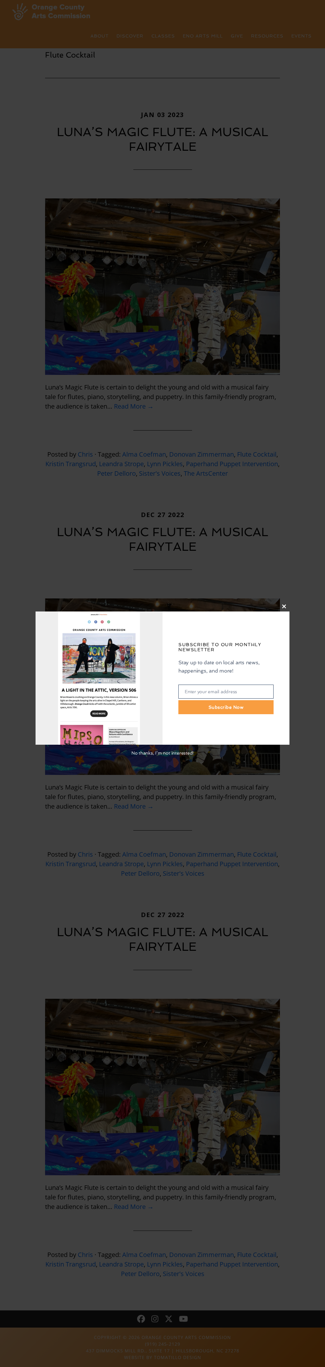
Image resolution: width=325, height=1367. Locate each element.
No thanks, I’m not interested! (162, 753)
